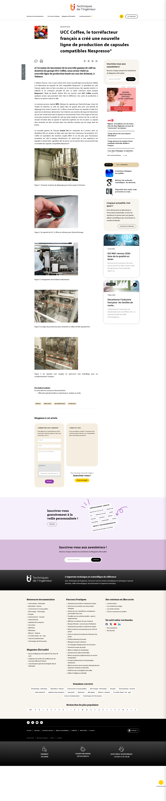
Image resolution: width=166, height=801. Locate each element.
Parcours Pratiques (54, 16)
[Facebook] (106, 624)
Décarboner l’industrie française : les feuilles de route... (120, 303)
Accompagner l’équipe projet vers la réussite (81, 645)
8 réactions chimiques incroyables (123, 172)
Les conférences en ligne (114, 606)
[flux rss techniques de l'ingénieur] (96, 61)
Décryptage (65, 27)
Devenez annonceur (131, 86)
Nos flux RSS (111, 630)
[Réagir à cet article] (22, 77)
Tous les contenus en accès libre (117, 611)
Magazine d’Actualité (68, 16)
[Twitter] (111, 624)
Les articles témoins (113, 609)
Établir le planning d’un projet (77, 639)
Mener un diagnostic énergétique (78, 650)
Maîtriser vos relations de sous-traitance (80, 621)
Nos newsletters (112, 628)
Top (30, 710)
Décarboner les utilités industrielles (78, 653)
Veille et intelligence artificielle (77, 673)
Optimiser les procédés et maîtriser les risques (82, 603)
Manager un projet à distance (77, 642)
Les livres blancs (112, 603)
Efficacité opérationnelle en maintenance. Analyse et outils (59, 393)
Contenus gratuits (85, 16)
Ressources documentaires (35, 16)
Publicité (123, 86)
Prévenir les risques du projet (77, 647)
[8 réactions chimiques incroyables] (109, 173)
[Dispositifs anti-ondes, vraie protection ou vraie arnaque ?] (109, 192)
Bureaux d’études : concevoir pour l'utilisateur (82, 624)
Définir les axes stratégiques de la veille (80, 670)
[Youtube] (115, 624)
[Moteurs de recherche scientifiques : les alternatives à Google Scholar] (109, 182)
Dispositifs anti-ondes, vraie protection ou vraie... (126, 191)
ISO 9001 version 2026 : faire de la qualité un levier (119, 256)
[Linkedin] (119, 624)
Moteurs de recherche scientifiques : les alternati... (125, 182)
